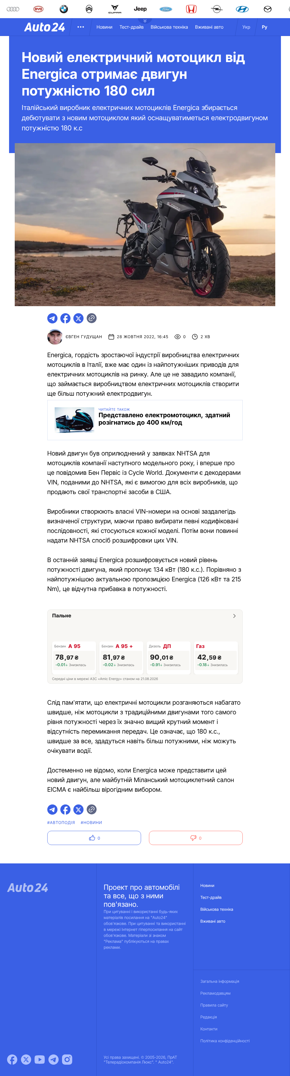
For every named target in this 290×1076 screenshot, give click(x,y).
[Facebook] (12, 1059)
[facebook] (65, 318)
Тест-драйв (132, 27)
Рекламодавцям (216, 993)
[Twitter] (26, 1059)
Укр (246, 27)
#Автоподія (61, 822)
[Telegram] (53, 1059)
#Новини (91, 822)
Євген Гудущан (84, 336)
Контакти (209, 1029)
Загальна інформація (220, 981)
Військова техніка (169, 27)
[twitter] (78, 318)
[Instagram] (67, 1059)
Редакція (209, 1017)
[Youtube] (40, 1059)
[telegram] (52, 318)
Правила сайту (214, 1005)
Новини (104, 27)
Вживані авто (209, 27)
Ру (264, 27)
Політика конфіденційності (225, 1041)
